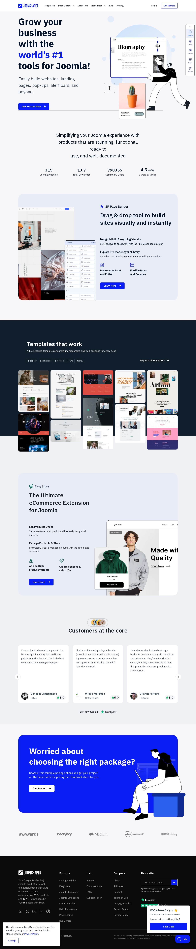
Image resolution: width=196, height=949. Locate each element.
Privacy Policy (155, 891)
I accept (12, 940)
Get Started (169, 5)
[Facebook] (20, 911)
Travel (70, 361)
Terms (143, 891)
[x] (27, 911)
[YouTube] (34, 911)
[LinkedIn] (41, 911)
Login (154, 5)
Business (32, 361)
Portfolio (59, 361)
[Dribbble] (48, 911)
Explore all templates (152, 360)
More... (80, 361)
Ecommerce (46, 361)
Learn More (110, 285)
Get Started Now (31, 106)
